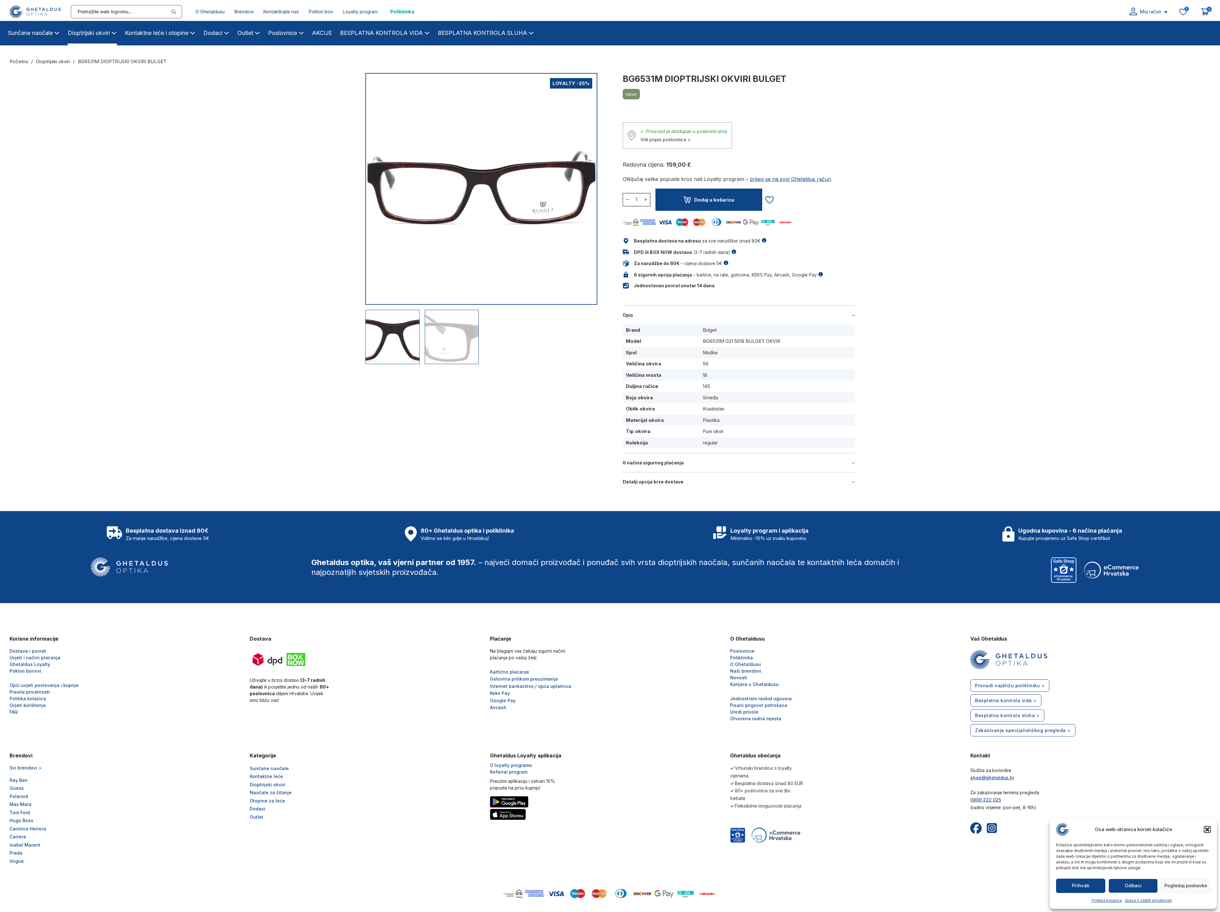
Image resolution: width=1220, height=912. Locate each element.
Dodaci (212, 33)
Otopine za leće (267, 800)
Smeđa (710, 398)
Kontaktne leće (266, 776)
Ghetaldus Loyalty (30, 664)
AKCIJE (322, 33)
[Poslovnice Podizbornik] (301, 32)
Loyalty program (360, 12)
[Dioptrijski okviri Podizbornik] (114, 32)
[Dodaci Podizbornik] (226, 32)
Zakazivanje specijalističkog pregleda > (1023, 730)
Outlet (245, 33)
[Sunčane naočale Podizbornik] (57, 32)
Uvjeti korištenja (28, 705)
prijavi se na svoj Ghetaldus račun (790, 179)
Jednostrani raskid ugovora (761, 698)
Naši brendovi (745, 671)
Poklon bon (320, 12)
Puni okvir (713, 431)
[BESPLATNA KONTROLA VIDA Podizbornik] (427, 32)
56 (705, 364)
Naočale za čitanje (271, 792)
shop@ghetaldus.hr (992, 777)
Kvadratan (713, 409)
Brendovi (244, 12)
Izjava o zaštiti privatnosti (1148, 900)
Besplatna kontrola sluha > (1007, 715)
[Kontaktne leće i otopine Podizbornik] (192, 32)
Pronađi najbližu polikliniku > (1010, 685)
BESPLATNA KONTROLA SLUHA (482, 33)
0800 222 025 (985, 799)
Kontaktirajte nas (281, 12)
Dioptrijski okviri (89, 33)
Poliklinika (402, 12)
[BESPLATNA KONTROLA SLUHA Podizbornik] (531, 32)
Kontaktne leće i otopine (156, 33)
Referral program (508, 772)
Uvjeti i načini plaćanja (35, 657)
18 (705, 375)
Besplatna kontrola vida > (1006, 700)
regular (710, 443)
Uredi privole (744, 712)
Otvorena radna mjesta (755, 718)
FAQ (14, 712)
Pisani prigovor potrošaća (758, 705)
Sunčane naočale (30, 33)
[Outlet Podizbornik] (257, 32)
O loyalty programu (511, 765)
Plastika (711, 420)
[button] (1207, 829)
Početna (19, 61)
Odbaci (1133, 885)
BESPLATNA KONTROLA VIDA (381, 33)
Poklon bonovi (25, 671)
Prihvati (1080, 885)
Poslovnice (282, 33)
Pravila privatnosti (30, 692)
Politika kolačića (1107, 900)
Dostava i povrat (28, 651)
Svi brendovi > (26, 767)
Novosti (738, 677)
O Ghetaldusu (210, 12)
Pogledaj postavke (1185, 885)
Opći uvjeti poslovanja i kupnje (44, 685)
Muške (710, 352)
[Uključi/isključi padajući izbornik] (1165, 12)
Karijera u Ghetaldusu (754, 684)
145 (706, 386)
